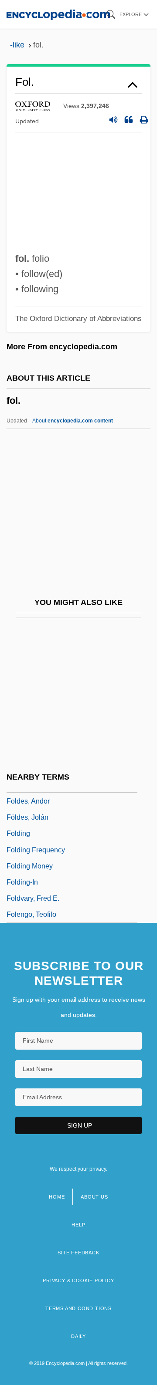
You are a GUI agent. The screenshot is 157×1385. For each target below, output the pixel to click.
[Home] (58, 14)
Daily (78, 1336)
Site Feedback (78, 1252)
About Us (94, 1196)
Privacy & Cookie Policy (78, 1280)
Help (78, 1224)
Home (57, 1196)
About (72, 421)
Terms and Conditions (78, 1308)
